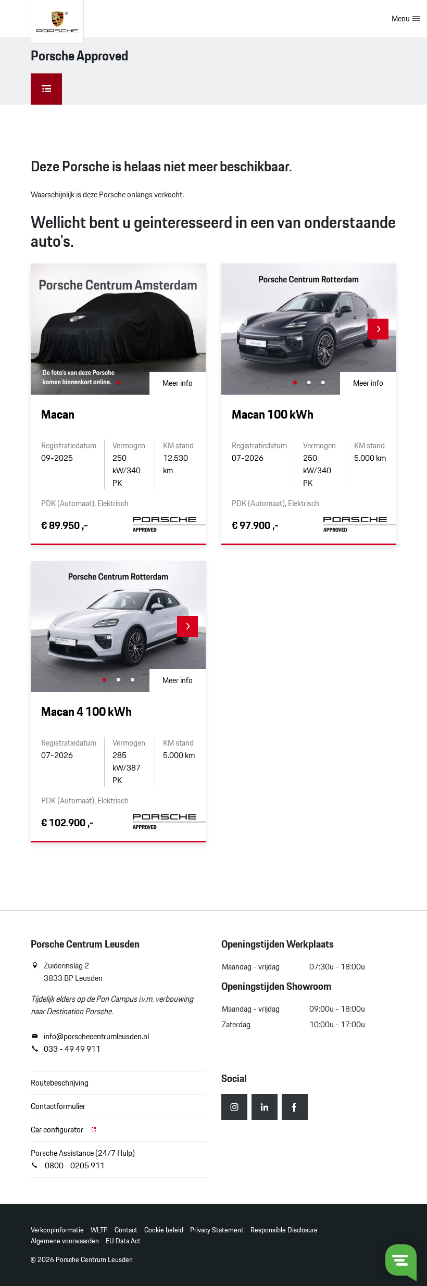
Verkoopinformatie (57, 1230)
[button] (378, 329)
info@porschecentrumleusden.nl (96, 1036)
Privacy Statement (217, 1230)
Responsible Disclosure (284, 1230)
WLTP (99, 1230)
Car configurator (58, 1129)
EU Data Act (123, 1240)
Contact (126, 1230)
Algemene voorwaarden (65, 1240)
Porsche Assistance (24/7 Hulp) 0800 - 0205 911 (83, 1159)
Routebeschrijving (60, 1082)
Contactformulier (58, 1106)
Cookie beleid (163, 1230)
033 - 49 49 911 (72, 1049)
